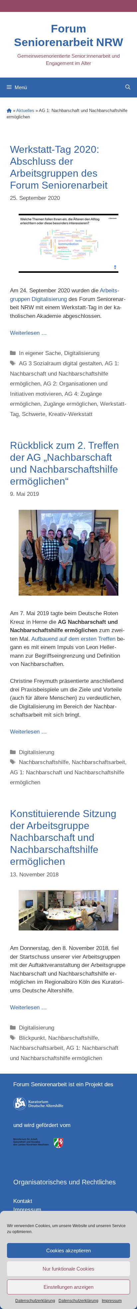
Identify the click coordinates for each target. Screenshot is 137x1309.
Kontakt (22, 1201)
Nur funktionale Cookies (68, 1269)
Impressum (112, 1300)
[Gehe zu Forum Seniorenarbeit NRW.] (9, 110)
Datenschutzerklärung (35, 1300)
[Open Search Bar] (128, 87)
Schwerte (33, 414)
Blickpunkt (32, 1038)
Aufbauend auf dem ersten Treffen (73, 639)
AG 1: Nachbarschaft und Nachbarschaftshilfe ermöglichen (64, 373)
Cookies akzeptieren (68, 1250)
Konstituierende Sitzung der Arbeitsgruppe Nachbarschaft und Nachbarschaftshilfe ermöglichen (63, 837)
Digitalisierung (81, 353)
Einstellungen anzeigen (68, 1287)
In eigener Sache (40, 353)
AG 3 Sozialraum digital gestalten (60, 363)
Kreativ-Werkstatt (70, 414)
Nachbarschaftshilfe (43, 762)
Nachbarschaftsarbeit (98, 762)
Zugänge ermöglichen (70, 404)
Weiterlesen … (28, 333)
